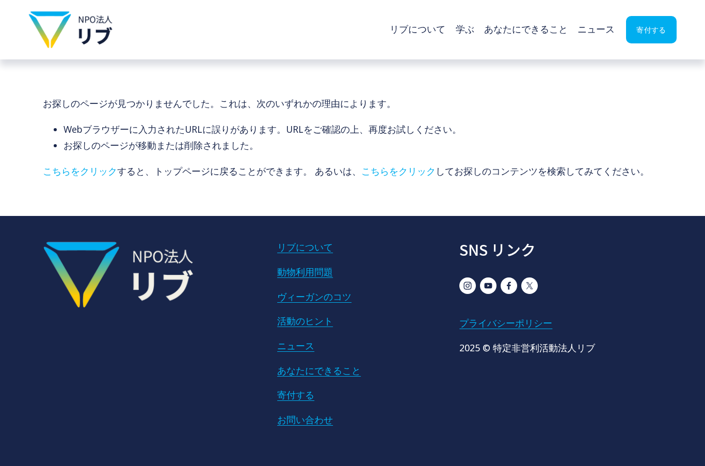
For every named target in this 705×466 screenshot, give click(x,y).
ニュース (596, 29)
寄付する (651, 29)
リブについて (417, 29)
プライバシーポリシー (505, 323)
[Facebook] (509, 285)
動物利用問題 (305, 272)
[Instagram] (467, 285)
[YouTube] (488, 285)
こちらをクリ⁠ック (80, 171)
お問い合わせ (305, 419)
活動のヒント (305, 321)
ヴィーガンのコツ (314, 296)
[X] (529, 285)
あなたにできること (526, 29)
